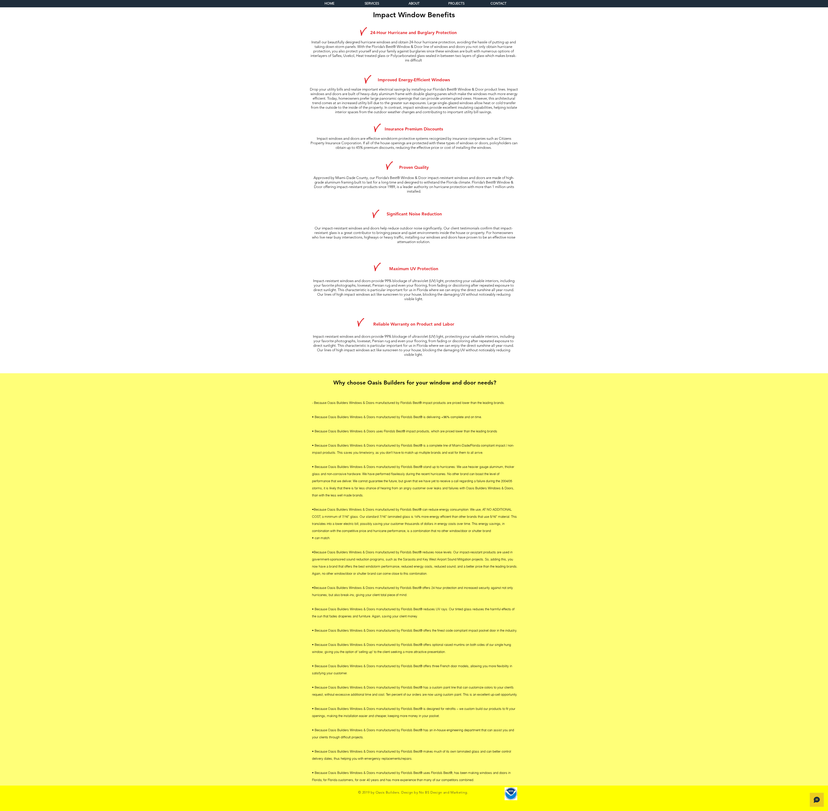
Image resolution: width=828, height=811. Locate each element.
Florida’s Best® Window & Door (397, 46)
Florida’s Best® (411, 403)
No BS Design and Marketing (443, 792)
